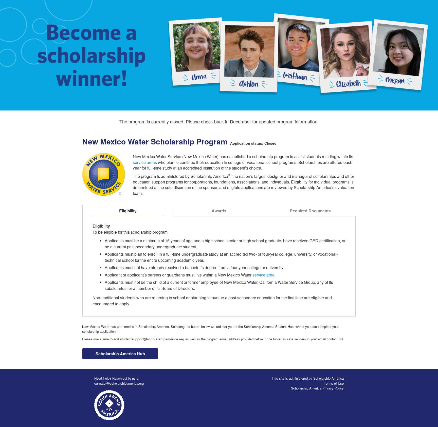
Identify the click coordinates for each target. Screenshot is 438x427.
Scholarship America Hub (120, 354)
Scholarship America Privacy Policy (317, 388)
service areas (145, 162)
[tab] (128, 211)
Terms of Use (334, 383)
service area (263, 275)
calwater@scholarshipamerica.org (119, 383)
